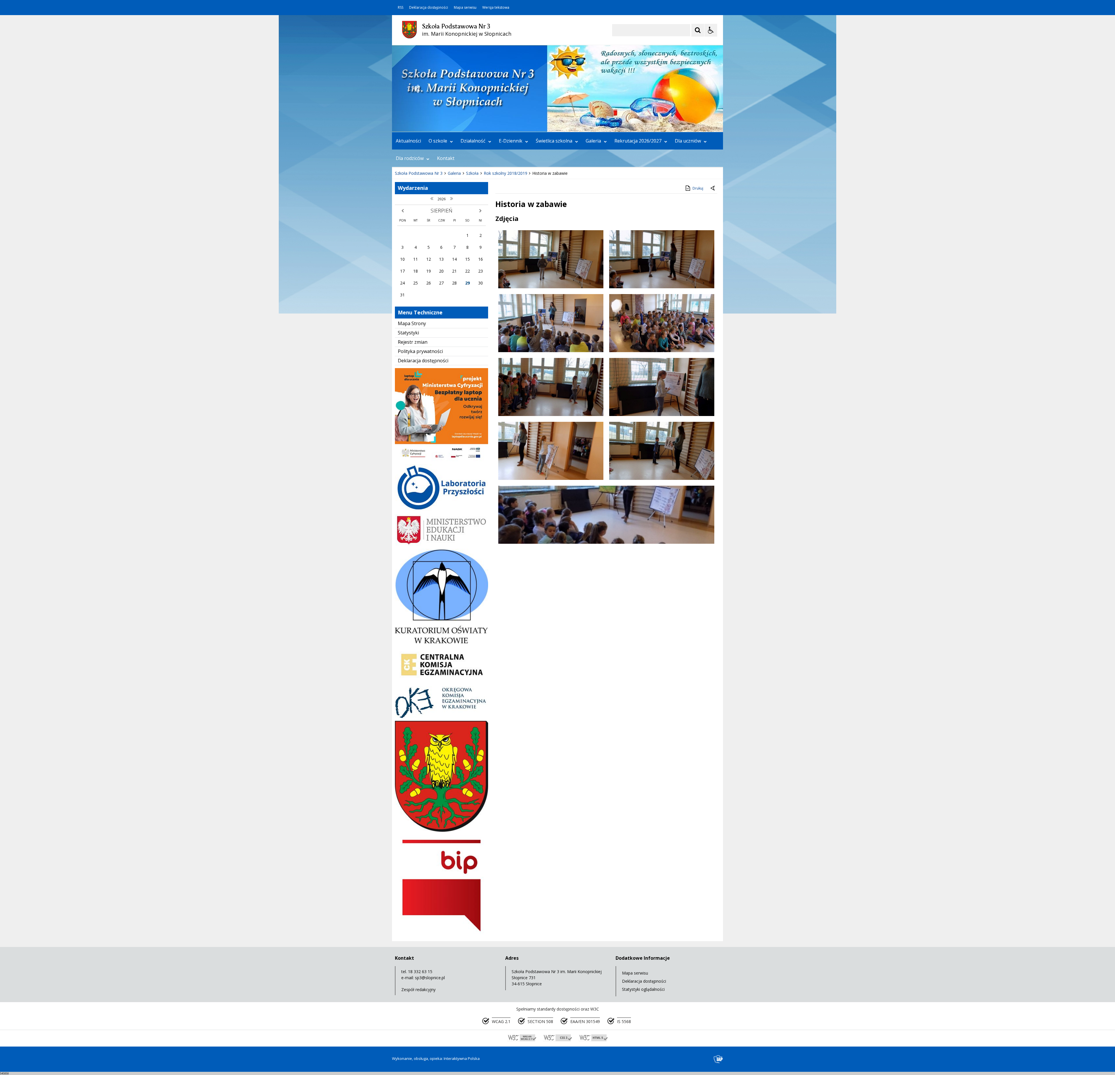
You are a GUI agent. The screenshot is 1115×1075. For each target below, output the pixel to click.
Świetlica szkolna (554, 141)
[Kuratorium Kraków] (441, 641)
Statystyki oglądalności (643, 989)
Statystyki (408, 332)
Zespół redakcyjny (418, 989)
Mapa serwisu (465, 7)
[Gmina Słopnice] (441, 830)
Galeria (593, 141)
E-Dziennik (510, 141)
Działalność (473, 141)
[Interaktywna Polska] (718, 1059)
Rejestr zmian (412, 342)
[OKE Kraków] (441, 716)
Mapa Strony (412, 323)
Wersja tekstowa (495, 7)
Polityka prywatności (420, 351)
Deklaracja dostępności (428, 7)
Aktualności (408, 141)
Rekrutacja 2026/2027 (637, 141)
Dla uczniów (688, 141)
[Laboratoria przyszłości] (441, 509)
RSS (400, 7)
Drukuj (698, 188)
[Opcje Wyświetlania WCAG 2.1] (710, 30)
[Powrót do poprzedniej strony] (713, 188)
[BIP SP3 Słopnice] (441, 933)
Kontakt (445, 158)
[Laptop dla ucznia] (441, 459)
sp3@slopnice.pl (430, 977)
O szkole (438, 141)
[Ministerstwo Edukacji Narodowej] (441, 544)
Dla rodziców (410, 158)
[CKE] (441, 681)
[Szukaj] (697, 30)
